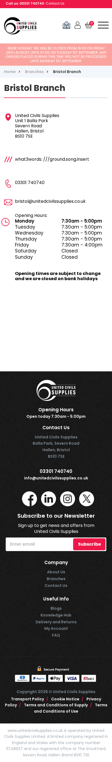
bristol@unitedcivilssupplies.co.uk (50, 201)
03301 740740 (32, 3)
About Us (56, 572)
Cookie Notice (67, 699)
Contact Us (55, 3)
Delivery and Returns (56, 622)
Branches (56, 578)
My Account (56, 628)
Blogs (56, 608)
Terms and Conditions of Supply (58, 705)
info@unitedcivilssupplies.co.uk (56, 478)
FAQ (56, 635)
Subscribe (89, 544)
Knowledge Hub (56, 615)
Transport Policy (29, 699)
